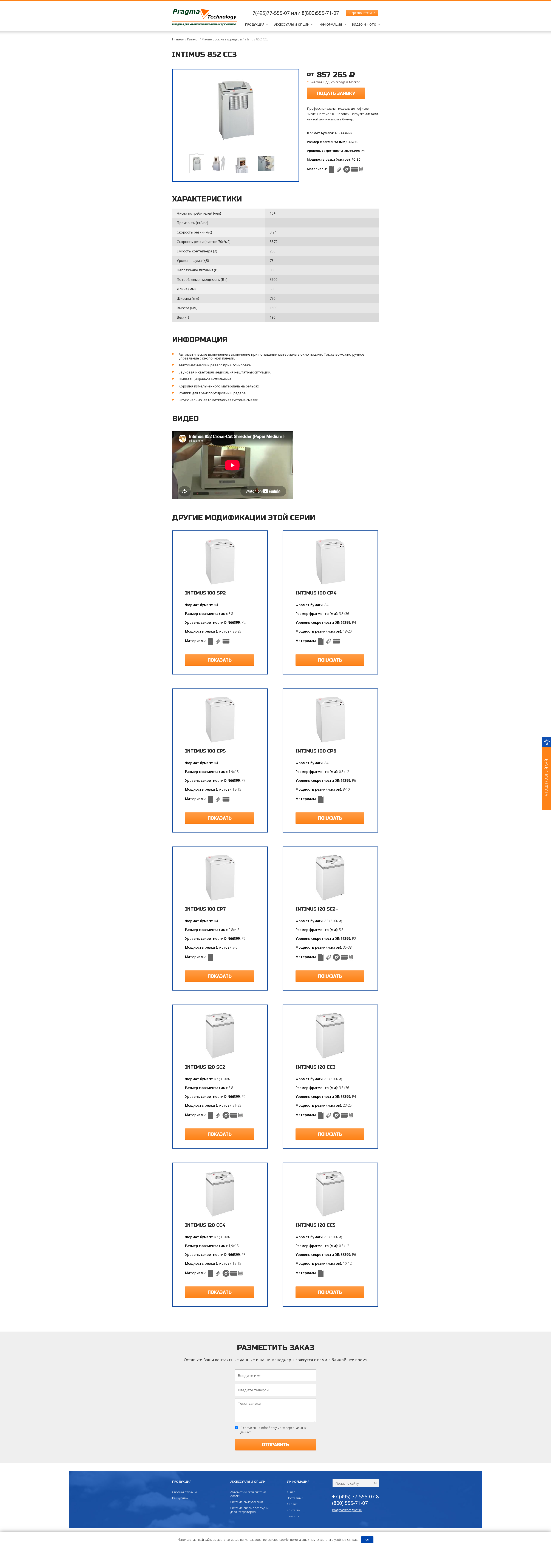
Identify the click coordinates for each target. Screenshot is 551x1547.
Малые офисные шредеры (222, 39)
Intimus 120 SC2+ (317, 909)
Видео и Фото (364, 24)
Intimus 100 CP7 (205, 909)
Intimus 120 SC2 (205, 1067)
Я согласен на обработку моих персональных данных (273, 1430)
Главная (178, 39)
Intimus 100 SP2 (205, 593)
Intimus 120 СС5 (316, 1225)
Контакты (293, 1510)
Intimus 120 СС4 (205, 1225)
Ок (367, 1539)
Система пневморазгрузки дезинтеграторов (249, 1510)
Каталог (193, 39)
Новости (293, 1516)
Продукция (254, 24)
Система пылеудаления (246, 1502)
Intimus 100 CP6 (316, 751)
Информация (330, 24)
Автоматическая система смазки (248, 1494)
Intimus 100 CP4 (316, 593)
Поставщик (295, 1498)
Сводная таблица (184, 1492)
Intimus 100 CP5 (205, 751)
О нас (291, 1492)
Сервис (292, 1504)
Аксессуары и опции (292, 24)
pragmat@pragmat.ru (347, 1510)
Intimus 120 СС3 (316, 1067)
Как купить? (180, 1498)
